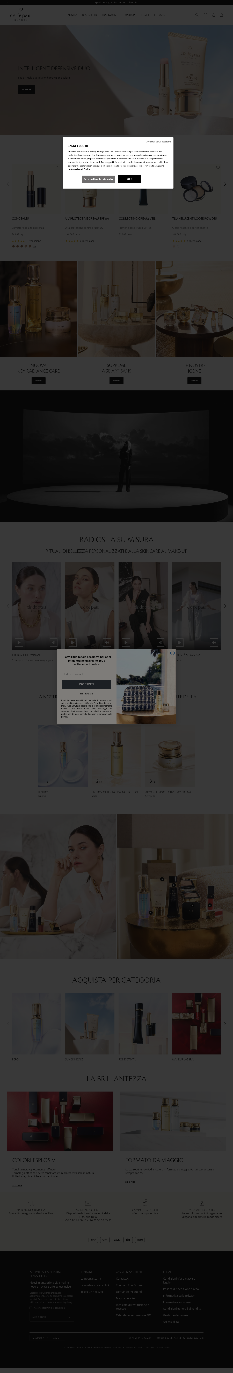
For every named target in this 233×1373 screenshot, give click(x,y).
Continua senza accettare (158, 141)
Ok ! (129, 179)
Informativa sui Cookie (79, 169)
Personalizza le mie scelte (98, 179)
